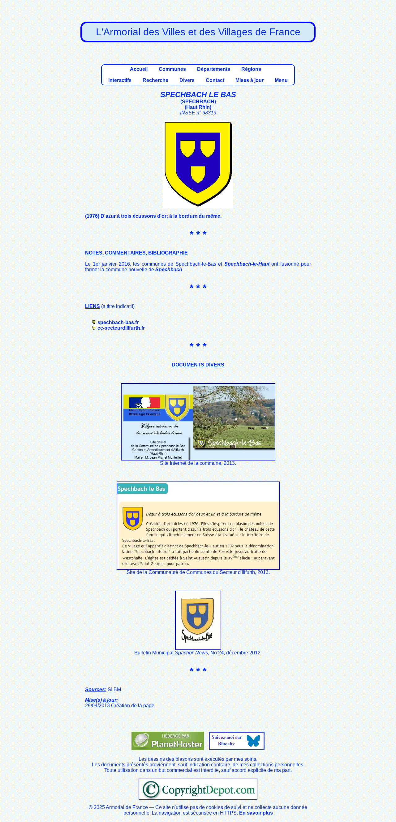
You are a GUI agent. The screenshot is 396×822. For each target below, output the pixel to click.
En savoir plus (256, 813)
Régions (251, 69)
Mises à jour (249, 80)
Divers (187, 80)
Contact (215, 80)
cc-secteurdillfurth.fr (121, 328)
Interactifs (119, 80)
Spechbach (168, 269)
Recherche (155, 80)
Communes (172, 69)
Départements (213, 69)
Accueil (139, 69)
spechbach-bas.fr (118, 322)
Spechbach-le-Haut (246, 264)
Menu (281, 80)
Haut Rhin (198, 107)
